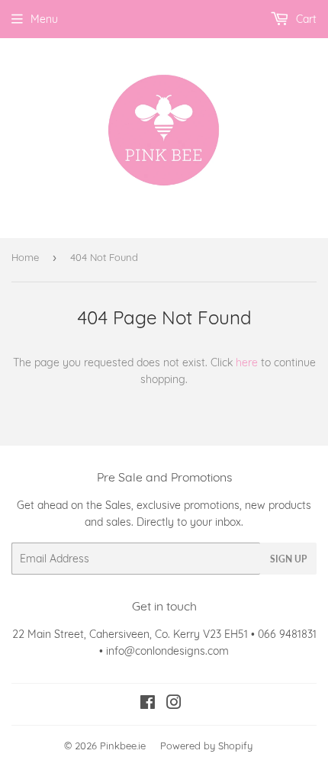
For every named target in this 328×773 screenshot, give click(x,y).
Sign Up (288, 559)
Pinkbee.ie (123, 745)
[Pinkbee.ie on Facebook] (148, 704)
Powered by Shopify (206, 745)
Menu (44, 19)
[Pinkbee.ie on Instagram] (174, 704)
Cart (305, 19)
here (247, 362)
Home (25, 257)
